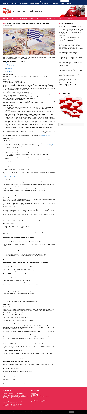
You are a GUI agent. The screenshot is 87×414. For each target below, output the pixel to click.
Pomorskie (5, 3)
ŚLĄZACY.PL (69, 3)
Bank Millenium (10, 62)
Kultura (31, 18)
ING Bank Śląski (10, 67)
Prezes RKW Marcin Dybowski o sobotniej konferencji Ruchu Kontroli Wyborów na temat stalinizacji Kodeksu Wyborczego (71, 39)
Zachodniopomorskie (54, 3)
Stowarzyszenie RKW (27, 11)
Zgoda (71, 411)
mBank (8, 70)
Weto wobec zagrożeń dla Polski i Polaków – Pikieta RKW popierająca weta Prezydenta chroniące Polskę (70, 64)
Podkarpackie (73, 1)
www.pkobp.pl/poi (45, 135)
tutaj (9, 204)
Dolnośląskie (6, 1)
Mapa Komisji (71, 18)
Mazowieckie (56, 1)
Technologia (13, 383)
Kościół (37, 18)
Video (43, 18)
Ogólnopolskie (65, 1)
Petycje (49, 18)
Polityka (5, 18)
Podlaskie (80, 1)
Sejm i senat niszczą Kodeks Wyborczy (69, 79)
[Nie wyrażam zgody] (85, 411)
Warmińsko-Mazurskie (34, 3)
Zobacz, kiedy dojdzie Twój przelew (46, 144)
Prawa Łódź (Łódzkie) (39, 1)
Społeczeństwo (14, 18)
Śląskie (11, 3)
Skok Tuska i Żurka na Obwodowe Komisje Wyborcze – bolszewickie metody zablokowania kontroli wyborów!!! (70, 84)
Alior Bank (8, 64)
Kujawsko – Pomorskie (16, 1)
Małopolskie (49, 1)
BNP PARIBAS (9, 71)
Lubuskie (31, 1)
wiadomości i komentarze (21, 383)
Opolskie (63, 3)
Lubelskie (25, 1)
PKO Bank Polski (10, 65)
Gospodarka (23, 18)
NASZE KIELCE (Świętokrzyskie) (21, 3)
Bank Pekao (9, 68)
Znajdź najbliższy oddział (9, 176)
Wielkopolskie (45, 3)
